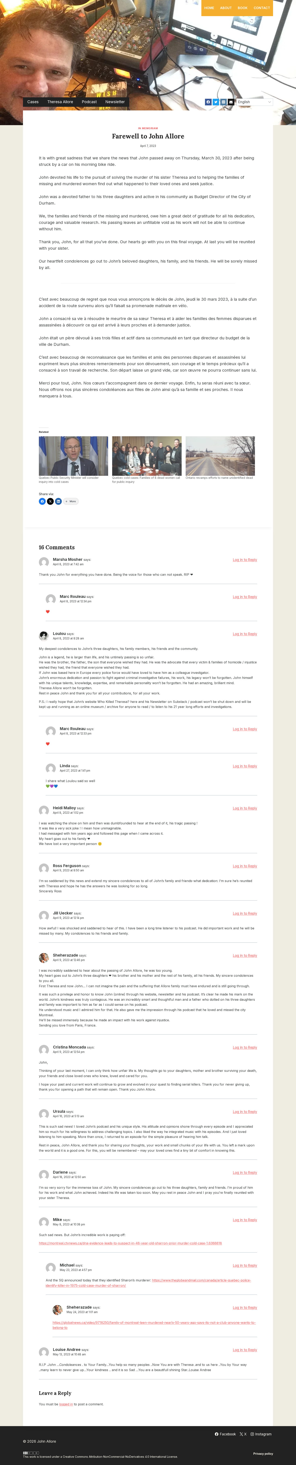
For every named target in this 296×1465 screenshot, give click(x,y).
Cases (33, 102)
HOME (209, 8)
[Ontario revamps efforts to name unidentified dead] (220, 456)
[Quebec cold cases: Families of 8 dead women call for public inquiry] (146, 456)
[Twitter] (216, 102)
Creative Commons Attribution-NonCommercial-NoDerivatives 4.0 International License (120, 1456)
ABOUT (226, 8)
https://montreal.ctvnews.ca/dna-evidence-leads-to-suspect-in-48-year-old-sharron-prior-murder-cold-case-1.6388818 (130, 1243)
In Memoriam (148, 128)
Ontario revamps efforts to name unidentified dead (219, 477)
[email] (231, 102)
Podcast (89, 102)
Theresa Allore (60, 102)
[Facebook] (208, 102)
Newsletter (115, 102)
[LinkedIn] (58, 501)
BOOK (242, 8)
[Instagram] (223, 102)
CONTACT (262, 8)
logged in (66, 1404)
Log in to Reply (245, 560)
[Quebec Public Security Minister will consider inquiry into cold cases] (73, 456)
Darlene (60, 1172)
